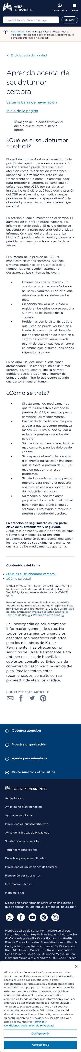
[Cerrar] (76, 966)
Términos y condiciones (21, 849)
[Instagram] (55, 917)
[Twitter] (9, 917)
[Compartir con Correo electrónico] (10, 698)
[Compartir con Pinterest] (43, 698)
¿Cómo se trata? (18, 578)
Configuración (40, 1033)
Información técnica (18, 884)
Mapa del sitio (14, 892)
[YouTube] (32, 917)
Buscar (70, 19)
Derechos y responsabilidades (25, 858)
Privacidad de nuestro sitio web (26, 824)
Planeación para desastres (23, 875)
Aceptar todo (40, 1044)
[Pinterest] (43, 917)
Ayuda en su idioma (18, 815)
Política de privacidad (47, 614)
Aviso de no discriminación (23, 806)
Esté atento (18, 31)
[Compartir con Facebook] (21, 698)
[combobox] (31, 19)
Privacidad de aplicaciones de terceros (31, 866)
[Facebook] (20, 917)
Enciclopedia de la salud (27, 55)
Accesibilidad (14, 798)
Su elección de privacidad (22, 841)
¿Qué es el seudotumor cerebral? (31, 574)
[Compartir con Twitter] (32, 698)
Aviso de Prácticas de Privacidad (27, 832)
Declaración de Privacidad (37, 1025)
